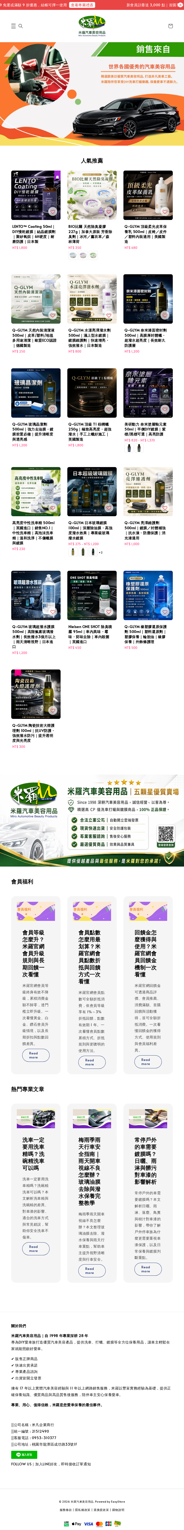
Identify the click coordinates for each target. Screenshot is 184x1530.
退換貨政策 (101, 1510)
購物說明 (118, 1510)
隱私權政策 (82, 1510)
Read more (33, 1055)
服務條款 (66, 1510)
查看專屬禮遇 (72, 4)
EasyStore (118, 1501)
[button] (13, 26)
